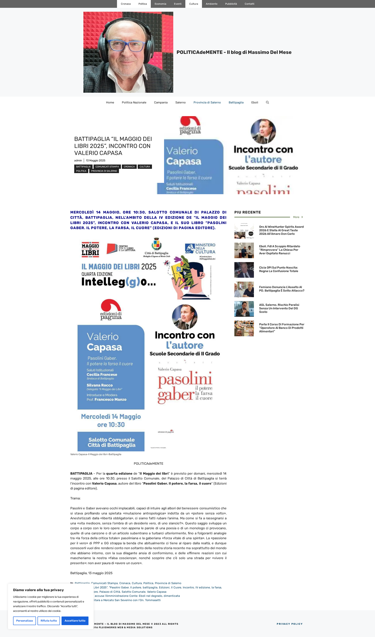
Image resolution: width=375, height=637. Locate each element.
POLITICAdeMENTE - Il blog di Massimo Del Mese (234, 52)
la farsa (216, 587)
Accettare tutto (75, 620)
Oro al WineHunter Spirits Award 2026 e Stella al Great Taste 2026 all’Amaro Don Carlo (281, 230)
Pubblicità (231, 3)
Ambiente (211, 3)
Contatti (249, 3)
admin (78, 160)
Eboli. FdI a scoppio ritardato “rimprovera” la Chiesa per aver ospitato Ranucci (279, 250)
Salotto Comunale (134, 591)
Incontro (188, 587)
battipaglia (150, 587)
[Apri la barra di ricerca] (267, 102)
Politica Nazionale (134, 102)
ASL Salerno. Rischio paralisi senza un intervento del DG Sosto (279, 308)
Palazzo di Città (109, 591)
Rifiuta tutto (49, 620)
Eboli (254, 102)
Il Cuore (176, 587)
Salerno (180, 102)
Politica (142, 3)
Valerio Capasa (156, 591)
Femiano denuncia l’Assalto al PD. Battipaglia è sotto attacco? (281, 288)
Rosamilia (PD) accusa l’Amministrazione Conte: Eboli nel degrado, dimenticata (127, 596)
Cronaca (126, 3)
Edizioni (164, 587)
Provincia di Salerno (207, 102)
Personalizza (24, 620)
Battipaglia (236, 102)
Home (110, 102)
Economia (160, 3)
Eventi (177, 3)
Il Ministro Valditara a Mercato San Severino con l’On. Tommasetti (118, 600)
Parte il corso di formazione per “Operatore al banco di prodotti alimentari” (281, 328)
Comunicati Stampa (107, 166)
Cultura (193, 3)
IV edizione (203, 587)
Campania (161, 102)
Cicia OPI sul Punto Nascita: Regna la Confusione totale (278, 269)
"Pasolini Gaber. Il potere (125, 587)
